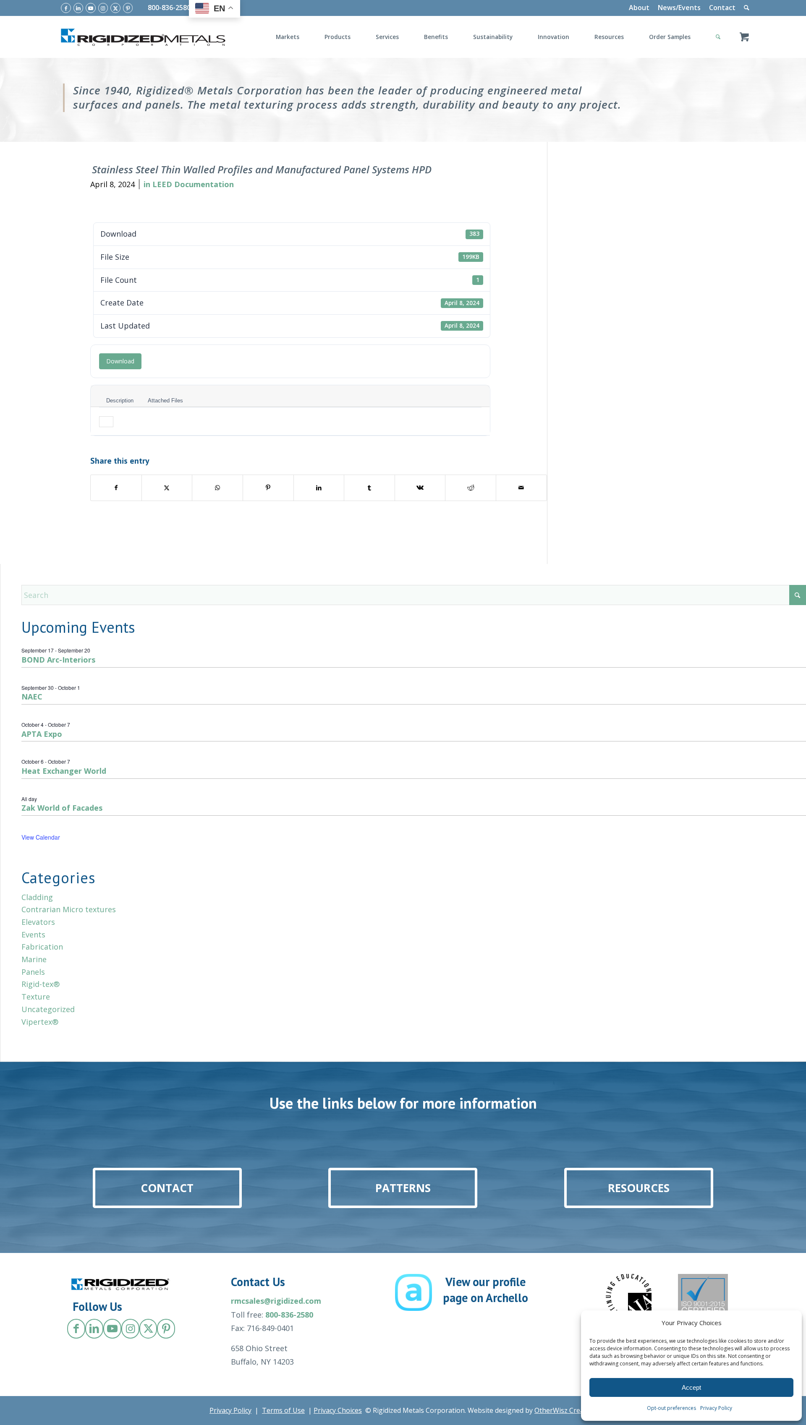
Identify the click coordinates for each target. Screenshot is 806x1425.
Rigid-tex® (40, 984)
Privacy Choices (338, 1410)
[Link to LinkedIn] (78, 8)
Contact (722, 7)
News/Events (679, 7)
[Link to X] (115, 8)
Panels (33, 972)
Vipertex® (39, 1022)
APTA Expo (41, 734)
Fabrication (42, 947)
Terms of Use (283, 1410)
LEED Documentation (193, 184)
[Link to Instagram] (103, 8)
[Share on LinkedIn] (319, 488)
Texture (35, 997)
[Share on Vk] (420, 488)
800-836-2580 (169, 7)
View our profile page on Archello (485, 1289)
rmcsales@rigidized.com (276, 1301)
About (639, 7)
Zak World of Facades (61, 808)
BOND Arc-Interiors (58, 660)
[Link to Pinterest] (128, 8)
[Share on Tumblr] (369, 488)
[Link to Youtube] (90, 8)
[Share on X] (167, 488)
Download (120, 361)
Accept (691, 1387)
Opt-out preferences (671, 1408)
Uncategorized (48, 1009)
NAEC (31, 697)
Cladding (37, 897)
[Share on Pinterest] (268, 488)
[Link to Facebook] (66, 8)
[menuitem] (639, 7)
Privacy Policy (716, 1408)
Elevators (38, 922)
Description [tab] (119, 400)
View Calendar (40, 837)
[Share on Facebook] (116, 488)
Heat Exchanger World (63, 771)
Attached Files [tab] (165, 400)
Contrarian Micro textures (68, 909)
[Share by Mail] (521, 488)
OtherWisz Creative (564, 1410)
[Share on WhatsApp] (217, 488)
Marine (34, 959)
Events (33, 934)
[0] (744, 37)
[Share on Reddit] (470, 488)
